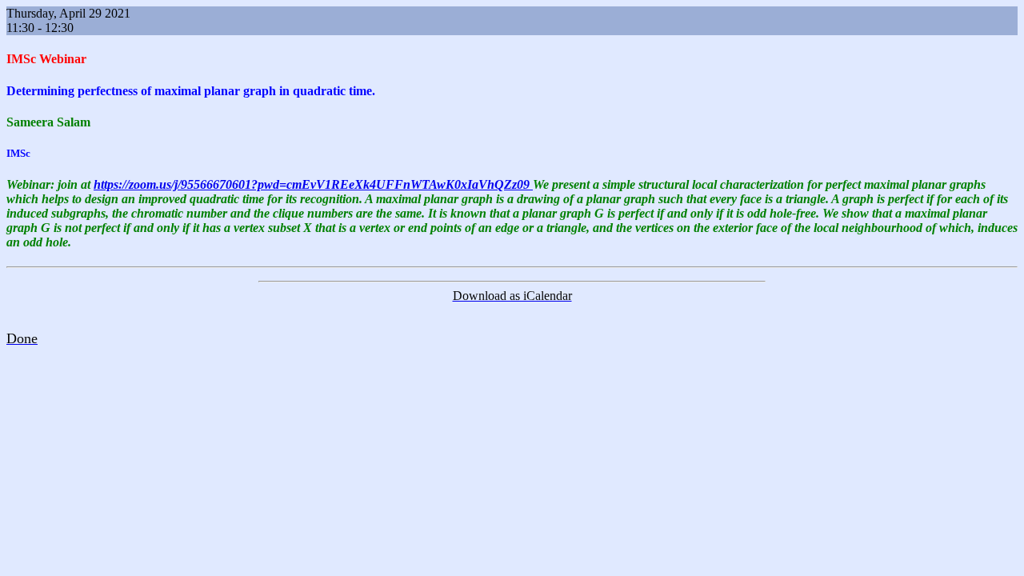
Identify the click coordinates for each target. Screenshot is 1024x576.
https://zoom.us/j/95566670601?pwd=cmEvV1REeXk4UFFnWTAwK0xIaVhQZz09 (313, 184)
